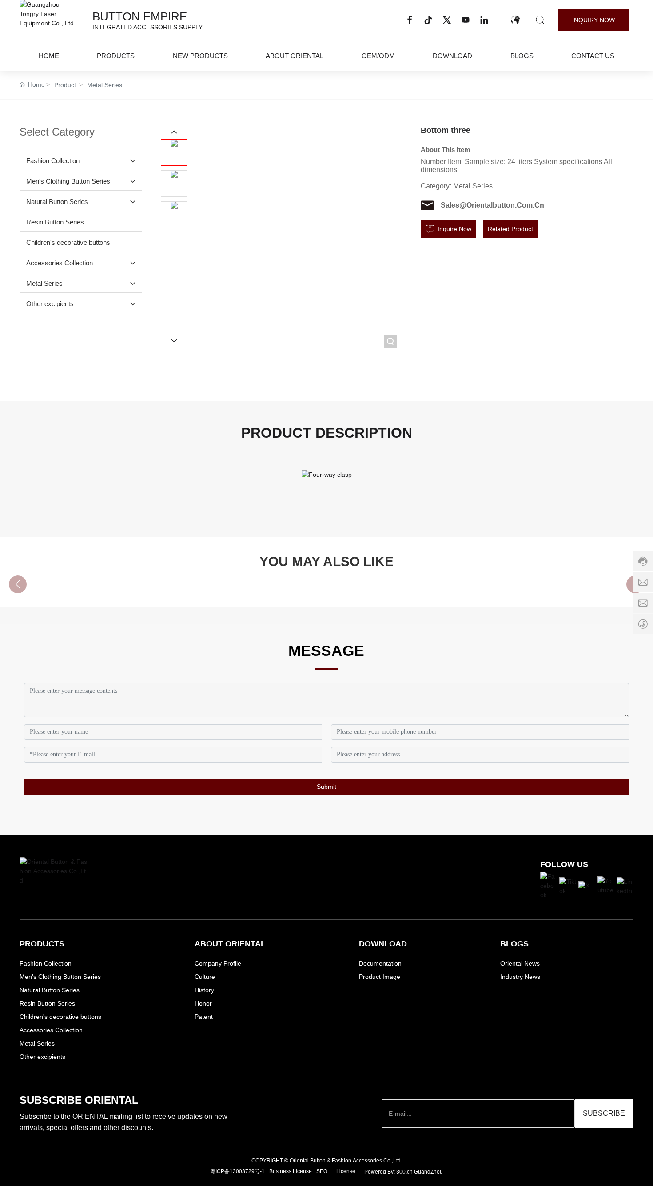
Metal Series (104, 84)
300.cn (404, 1172)
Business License (290, 1171)
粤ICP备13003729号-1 (237, 1171)
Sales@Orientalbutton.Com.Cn (492, 205)
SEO (321, 1171)
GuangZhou (428, 1172)
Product (65, 84)
